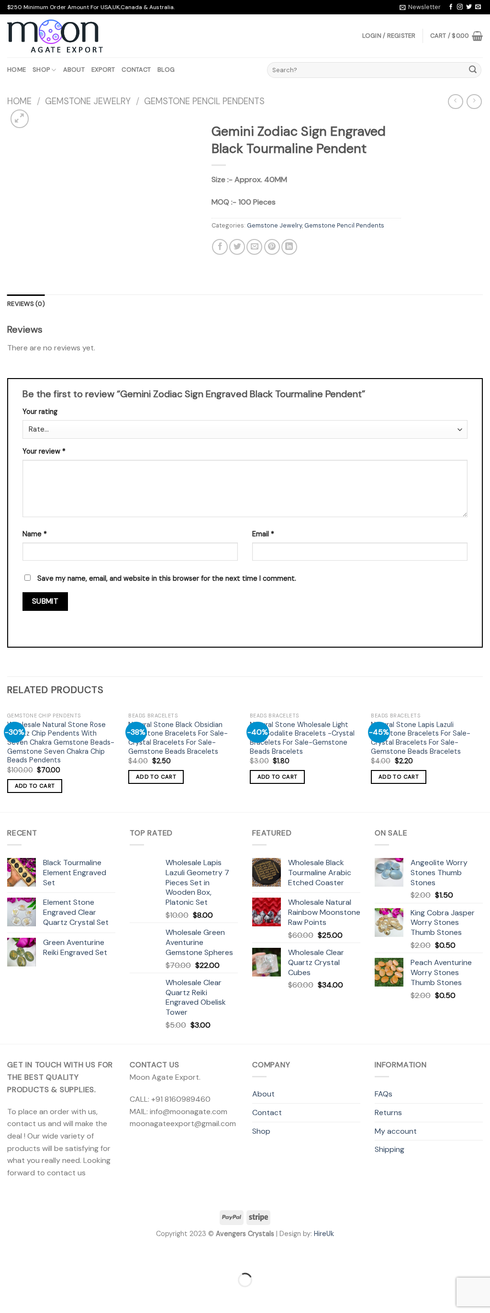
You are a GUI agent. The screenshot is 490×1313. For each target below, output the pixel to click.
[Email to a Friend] (254, 247)
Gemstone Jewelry (88, 101)
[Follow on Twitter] (469, 7)
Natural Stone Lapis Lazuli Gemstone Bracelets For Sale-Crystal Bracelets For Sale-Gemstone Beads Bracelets (420, 738)
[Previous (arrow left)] (9, 1296)
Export (103, 69)
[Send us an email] (478, 7)
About (74, 69)
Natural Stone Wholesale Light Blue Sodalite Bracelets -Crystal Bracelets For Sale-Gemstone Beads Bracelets (302, 738)
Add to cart (35, 786)
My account (396, 1131)
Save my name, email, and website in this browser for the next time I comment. (166, 578)
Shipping (389, 1149)
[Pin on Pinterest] (272, 247)
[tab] (26, 304)
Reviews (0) (26, 304)
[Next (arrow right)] (37, 1296)
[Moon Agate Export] (55, 36)
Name (34, 534)
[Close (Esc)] (9, 1256)
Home (16, 69)
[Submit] (473, 70)
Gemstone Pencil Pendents (204, 101)
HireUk (324, 1233)
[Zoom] (20, 118)
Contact (136, 69)
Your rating (39, 411)
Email (263, 534)
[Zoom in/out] (37, 1256)
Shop (41, 69)
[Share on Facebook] (220, 247)
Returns (388, 1112)
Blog (166, 69)
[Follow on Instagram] (460, 7)
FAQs (383, 1094)
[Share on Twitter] (237, 247)
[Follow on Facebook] (451, 7)
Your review (44, 451)
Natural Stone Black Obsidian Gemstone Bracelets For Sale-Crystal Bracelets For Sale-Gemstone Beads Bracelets (178, 738)
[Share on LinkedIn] (289, 247)
